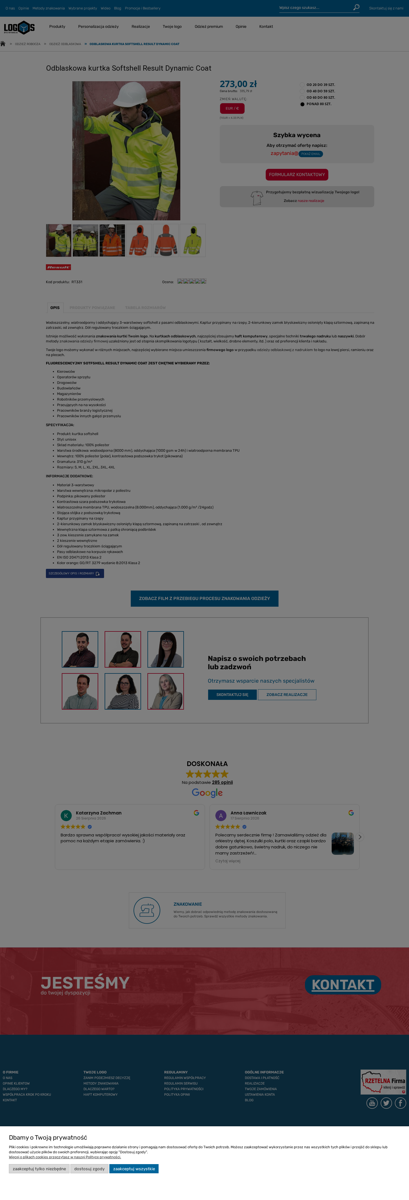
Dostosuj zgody (89, 1168)
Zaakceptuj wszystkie (134, 1168)
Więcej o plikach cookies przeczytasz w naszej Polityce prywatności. (65, 1157)
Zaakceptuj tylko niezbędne (39, 1168)
